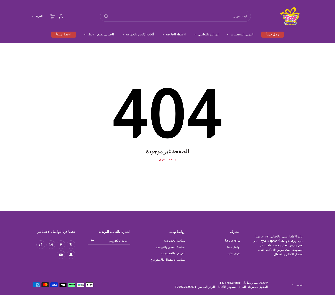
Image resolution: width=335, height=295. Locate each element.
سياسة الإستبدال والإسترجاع (168, 259)
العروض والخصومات (173, 253)
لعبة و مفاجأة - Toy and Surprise (239, 282)
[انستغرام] (51, 244)
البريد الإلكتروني (118, 240)
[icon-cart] (52, 16)
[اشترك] (92, 240)
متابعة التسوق (167, 159)
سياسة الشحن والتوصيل (170, 247)
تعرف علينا (233, 253)
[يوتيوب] (61, 254)
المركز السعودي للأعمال (231, 286)
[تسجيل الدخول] (61, 16)
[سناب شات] (71, 254)
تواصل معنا (233, 247)
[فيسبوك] (61, 244)
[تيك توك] (40, 244)
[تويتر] (71, 244)
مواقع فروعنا (232, 240)
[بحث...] (106, 16)
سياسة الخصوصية (174, 240)
